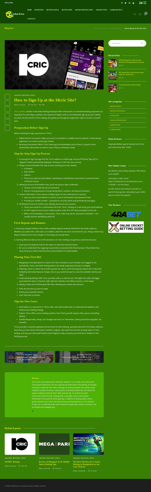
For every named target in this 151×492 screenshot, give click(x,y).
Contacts (31, 19)
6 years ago (13, 466)
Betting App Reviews (117, 111)
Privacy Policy (9, 3)
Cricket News (101, 10)
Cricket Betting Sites (84, 10)
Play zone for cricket (100, 28)
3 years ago (22, 104)
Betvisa (114, 171)
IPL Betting (39, 10)
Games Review (116, 10)
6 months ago (81, 471)
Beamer (16, 104)
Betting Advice (52, 10)
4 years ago (47, 468)
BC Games (116, 189)
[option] (20, 449)
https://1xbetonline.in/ (117, 181)
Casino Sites (114, 115)
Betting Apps (67, 10)
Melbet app (121, 144)
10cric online (19, 111)
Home (29, 10)
